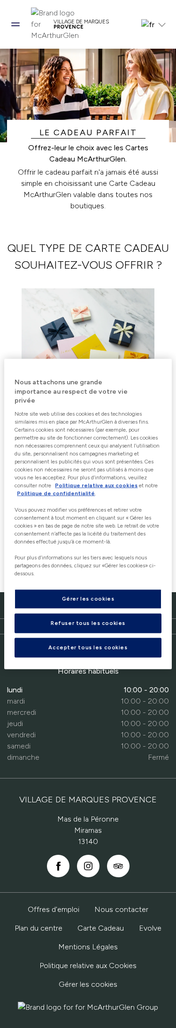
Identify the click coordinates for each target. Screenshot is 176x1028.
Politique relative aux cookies (96, 485)
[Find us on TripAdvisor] (118, 866)
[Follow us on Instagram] (88, 866)
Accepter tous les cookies (87, 647)
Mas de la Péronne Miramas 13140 (88, 830)
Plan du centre (38, 928)
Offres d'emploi (53, 909)
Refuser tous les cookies (88, 623)
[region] (87, 514)
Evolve (150, 928)
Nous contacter (121, 909)
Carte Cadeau (100, 928)
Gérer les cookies (88, 984)
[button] (15, 24)
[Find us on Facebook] (58, 866)
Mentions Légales (88, 946)
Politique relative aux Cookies (88, 965)
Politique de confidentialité (56, 493)
